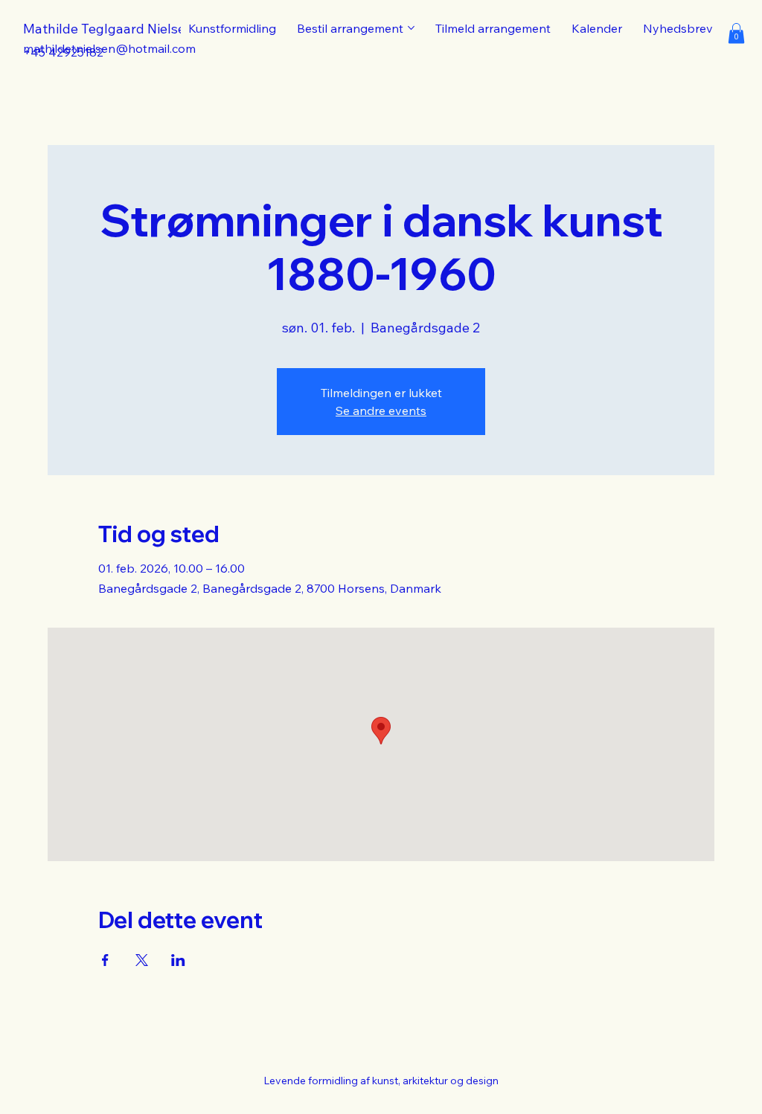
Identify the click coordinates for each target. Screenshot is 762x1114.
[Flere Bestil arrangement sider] (411, 28)
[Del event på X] (142, 960)
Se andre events (381, 410)
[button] (736, 33)
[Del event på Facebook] (105, 960)
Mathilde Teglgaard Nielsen (108, 28)
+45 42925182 (63, 52)
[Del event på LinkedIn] (178, 960)
